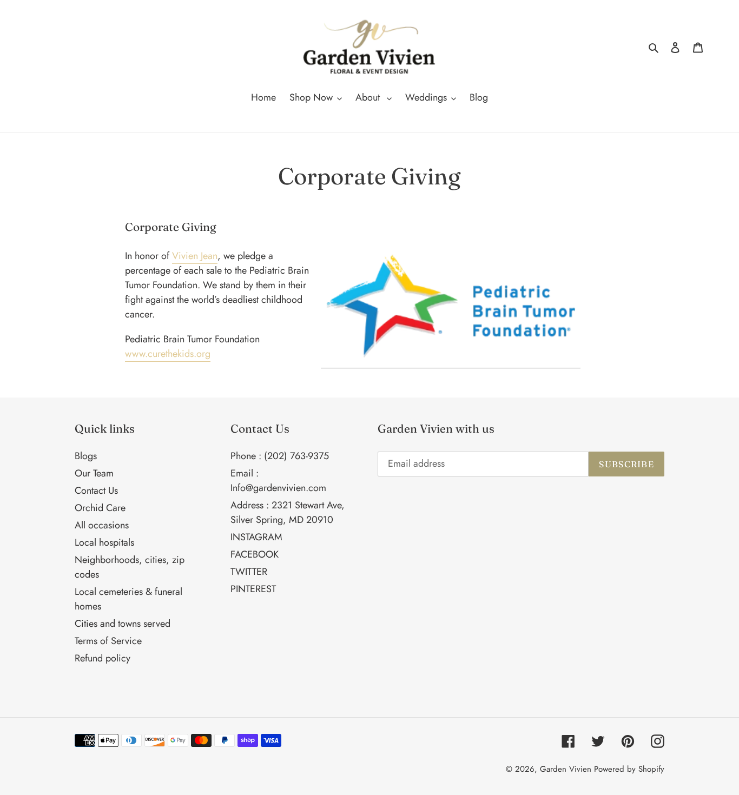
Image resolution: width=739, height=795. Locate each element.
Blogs (86, 456)
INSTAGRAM (256, 537)
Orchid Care (100, 508)
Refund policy (102, 658)
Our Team (94, 473)
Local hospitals (104, 542)
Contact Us (96, 490)
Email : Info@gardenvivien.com (278, 480)
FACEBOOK (254, 554)
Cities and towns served (122, 624)
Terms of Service (108, 641)
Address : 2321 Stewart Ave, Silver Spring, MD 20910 (287, 512)
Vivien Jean (194, 256)
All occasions (102, 525)
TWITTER (248, 572)
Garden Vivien (565, 769)
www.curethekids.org (167, 354)
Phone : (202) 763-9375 (279, 456)
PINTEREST (253, 589)
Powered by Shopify (629, 769)
